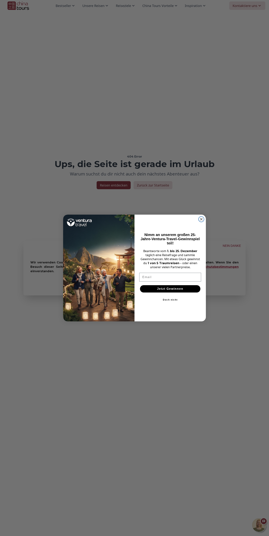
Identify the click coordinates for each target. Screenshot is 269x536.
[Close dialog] (201, 219)
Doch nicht (170, 300)
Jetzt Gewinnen (170, 288)
